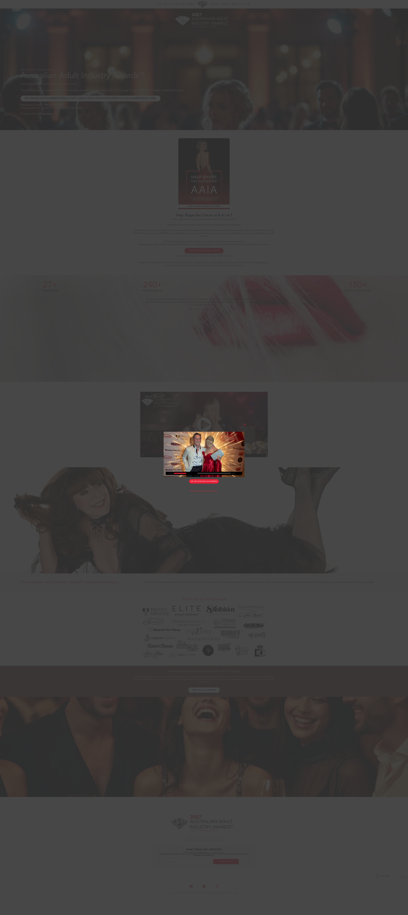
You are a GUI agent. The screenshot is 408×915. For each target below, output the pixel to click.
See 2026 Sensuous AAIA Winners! (204, 481)
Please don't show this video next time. (204, 491)
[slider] (202, 473)
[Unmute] (237, 473)
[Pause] (167, 473)
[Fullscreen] (240, 473)
